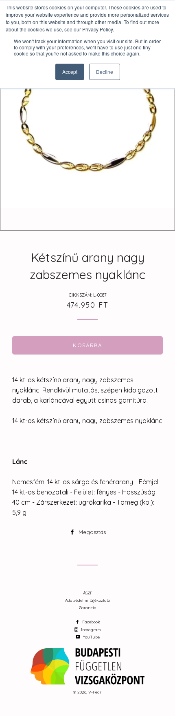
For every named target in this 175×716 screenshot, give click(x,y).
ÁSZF (87, 593)
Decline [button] (104, 71)
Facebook (90, 622)
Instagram (90, 629)
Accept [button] (69, 71)
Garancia (87, 607)
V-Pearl (95, 692)
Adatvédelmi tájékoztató (87, 600)
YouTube (91, 637)
